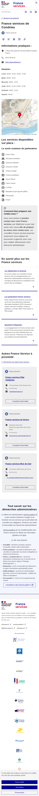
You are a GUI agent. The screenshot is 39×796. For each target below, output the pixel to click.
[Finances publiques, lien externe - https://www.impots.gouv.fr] (19, 691)
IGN (33, 134)
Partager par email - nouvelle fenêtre (19, 39)
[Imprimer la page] (35, 12)
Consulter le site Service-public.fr (18, 585)
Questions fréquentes (13, 325)
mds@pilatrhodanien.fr (16, 391)
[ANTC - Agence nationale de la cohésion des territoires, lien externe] (19, 640)
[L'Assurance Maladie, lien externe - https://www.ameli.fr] (19, 661)
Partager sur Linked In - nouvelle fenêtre (14, 39)
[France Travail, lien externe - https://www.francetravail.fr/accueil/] (19, 721)
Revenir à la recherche (11, 18)
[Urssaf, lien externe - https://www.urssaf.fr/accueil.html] (19, 740)
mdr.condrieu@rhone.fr (13, 62)
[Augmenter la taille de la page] (25, 12)
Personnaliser (19, 792)
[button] (19, 115)
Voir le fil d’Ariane (6, 11)
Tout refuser (19, 787)
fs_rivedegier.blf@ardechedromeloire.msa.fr (20, 477)
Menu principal (36, 2)
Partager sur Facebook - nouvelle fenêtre (3, 39)
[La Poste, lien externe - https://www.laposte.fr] (19, 730)
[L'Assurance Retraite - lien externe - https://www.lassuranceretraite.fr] (19, 671)
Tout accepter (19, 782)
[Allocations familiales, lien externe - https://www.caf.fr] (19, 651)
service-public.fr (18, 624)
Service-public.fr (29, 515)
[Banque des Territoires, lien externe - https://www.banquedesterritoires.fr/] (19, 770)
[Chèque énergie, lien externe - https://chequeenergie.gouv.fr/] (19, 681)
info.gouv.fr (5, 624)
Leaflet (28, 134)
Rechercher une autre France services (16, 362)
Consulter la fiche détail (20, 401)
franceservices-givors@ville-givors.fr (20, 435)
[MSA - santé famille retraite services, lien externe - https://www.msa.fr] (19, 750)
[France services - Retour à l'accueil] (19, 4)
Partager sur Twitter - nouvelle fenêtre (9, 39)
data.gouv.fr (21, 628)
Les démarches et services (15, 271)
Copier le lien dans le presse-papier (25, 39)
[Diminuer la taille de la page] (30, 12)
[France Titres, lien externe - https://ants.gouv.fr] (19, 711)
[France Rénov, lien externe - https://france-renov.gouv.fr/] (19, 701)
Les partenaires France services (17, 297)
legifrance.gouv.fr (7, 628)
